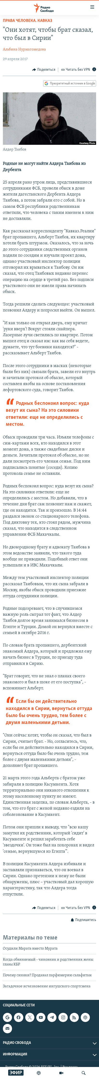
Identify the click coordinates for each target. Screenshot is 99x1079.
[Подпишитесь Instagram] (63, 1017)
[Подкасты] (85, 1017)
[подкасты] (38, 1073)
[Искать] (83, 1073)
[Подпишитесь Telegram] (51, 1017)
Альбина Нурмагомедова (24, 49)
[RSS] (74, 1017)
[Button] (43, 70)
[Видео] (61, 1073)
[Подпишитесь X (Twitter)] (29, 1017)
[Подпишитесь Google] (7, 1017)
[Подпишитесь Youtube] (40, 1017)
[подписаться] (7, 1028)
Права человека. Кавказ (27, 21)
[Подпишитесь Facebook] (18, 1017)
